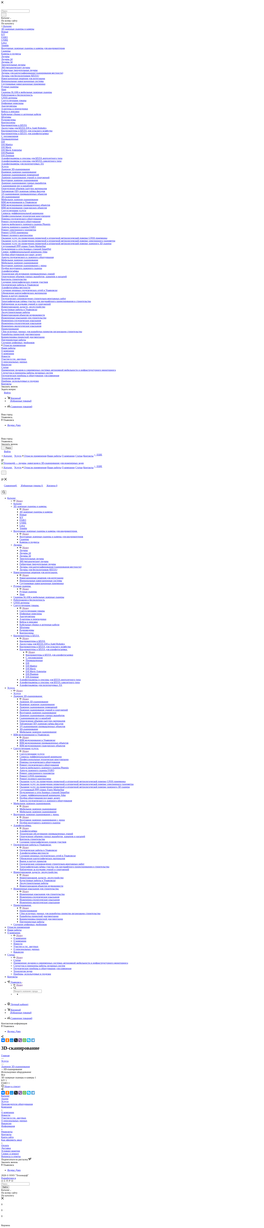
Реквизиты (7, 1131)
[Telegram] (33, 1040)
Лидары (24, 550)
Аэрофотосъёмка (28, 831)
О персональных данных (14, 1120)
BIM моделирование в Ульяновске (37, 740)
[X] (16, 1040)
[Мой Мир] (11, 1040)
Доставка (6, 1148)
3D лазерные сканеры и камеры (36, 512)
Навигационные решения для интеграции (41, 578)
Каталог (17, 503)
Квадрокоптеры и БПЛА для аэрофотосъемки (49, 655)
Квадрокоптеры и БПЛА (32, 641)
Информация (8, 1126)
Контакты (6, 1134)
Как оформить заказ (11, 1140)
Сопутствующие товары (32, 611)
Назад (19, 501)
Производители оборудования (17, 1104)
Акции (4, 1098)
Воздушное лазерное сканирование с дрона (42, 820)
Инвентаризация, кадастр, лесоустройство (42, 877)
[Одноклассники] (7, 1040)
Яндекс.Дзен (14, 425)
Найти (5, 1187)
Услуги (17, 693)
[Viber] (20, 1040)
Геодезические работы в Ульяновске (38, 850)
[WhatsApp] (24, 1040)
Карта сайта (7, 1137)
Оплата (5, 1145)
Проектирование (28, 910)
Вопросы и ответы (11, 1156)
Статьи (17, 960)
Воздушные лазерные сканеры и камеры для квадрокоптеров (51, 536)
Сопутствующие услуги (32, 754)
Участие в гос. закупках (13, 1118)
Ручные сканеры (28, 591)
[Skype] (29, 1040)
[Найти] (3, 15)
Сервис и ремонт (10, 1153)
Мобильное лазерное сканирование (38, 809)
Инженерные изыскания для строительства (42, 894)
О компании (19, 938)
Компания (6, 1107)
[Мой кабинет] (2, 476)
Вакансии (6, 1123)
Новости (5, 1115)
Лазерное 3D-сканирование (34, 701)
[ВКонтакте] (3, 1040)
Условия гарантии (10, 1151)
